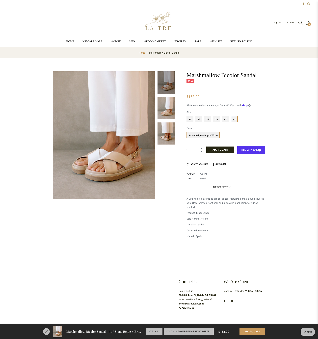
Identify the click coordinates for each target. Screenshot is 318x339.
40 (225, 119)
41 (234, 119)
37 (198, 119)
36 (189, 119)
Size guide (220, 164)
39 (216, 119)
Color (189, 128)
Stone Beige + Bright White (203, 135)
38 (207, 119)
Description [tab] (222, 187)
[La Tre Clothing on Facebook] (303, 3)
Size (188, 112)
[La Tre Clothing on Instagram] (308, 3)
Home (142, 52)
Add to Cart (252, 331)
